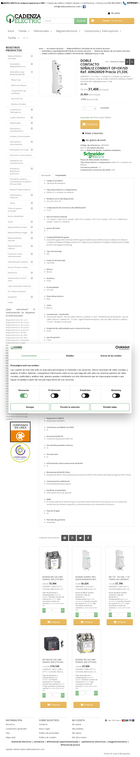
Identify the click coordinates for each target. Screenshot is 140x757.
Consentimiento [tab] (29, 356)
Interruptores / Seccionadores (16, 143)
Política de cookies (47, 737)
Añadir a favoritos (93, 133)
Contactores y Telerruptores (102, 31)
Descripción (46, 175)
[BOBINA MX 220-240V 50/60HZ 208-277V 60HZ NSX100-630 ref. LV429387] (86, 643)
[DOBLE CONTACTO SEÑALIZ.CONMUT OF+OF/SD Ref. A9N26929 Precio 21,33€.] (57, 77)
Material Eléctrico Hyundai (15, 239)
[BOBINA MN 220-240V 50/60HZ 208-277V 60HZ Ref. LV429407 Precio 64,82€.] (53, 560)
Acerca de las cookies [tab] (111, 356)
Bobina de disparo (118, 61)
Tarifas (13, 37)
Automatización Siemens (18, 262)
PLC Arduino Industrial (17, 291)
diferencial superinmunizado (62, 741)
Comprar (91, 124)
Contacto (43, 724)
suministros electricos (93, 741)
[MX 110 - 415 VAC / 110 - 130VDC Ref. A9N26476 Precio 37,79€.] (119, 560)
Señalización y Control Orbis (17, 279)
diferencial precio (70, 744)
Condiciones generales (16, 728)
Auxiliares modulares (112, 150)
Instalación (12, 297)
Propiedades (61, 175)
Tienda (23, 31)
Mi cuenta (115, 13)
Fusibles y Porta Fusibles (20, 136)
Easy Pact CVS (17, 98)
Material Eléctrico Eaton (17, 227)
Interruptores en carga (19, 149)
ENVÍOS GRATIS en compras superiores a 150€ (23, 3)
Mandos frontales (18, 104)
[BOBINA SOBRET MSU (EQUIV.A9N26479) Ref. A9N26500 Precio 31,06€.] (86, 560)
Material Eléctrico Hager (17, 232)
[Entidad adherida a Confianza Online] (20, 442)
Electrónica (12, 272)
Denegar (30, 407)
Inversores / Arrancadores (21, 155)
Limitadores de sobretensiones (16, 161)
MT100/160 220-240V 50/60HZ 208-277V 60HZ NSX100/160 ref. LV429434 (53, 660)
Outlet (10, 302)
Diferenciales (42, 31)
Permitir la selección (70, 407)
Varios (12, 203)
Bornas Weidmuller (16, 216)
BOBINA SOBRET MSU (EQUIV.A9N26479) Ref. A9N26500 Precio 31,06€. (85, 578)
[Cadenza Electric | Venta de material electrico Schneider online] (23, 19)
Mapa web (11, 737)
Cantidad (104, 108)
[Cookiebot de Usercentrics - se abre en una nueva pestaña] (117, 348)
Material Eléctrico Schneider (15, 57)
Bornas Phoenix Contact (18, 267)
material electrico (21, 741)
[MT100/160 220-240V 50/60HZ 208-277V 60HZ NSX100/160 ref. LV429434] (53, 643)
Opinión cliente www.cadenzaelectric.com (25, 749)
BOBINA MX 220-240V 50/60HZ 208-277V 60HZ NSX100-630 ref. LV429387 (86, 660)
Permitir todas (110, 407)
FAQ (8, 733)
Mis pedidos (78, 728)
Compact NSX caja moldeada (18, 91)
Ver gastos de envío (95, 140)
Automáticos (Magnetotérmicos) (17, 65)
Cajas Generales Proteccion (19, 286)
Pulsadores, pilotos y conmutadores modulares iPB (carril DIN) (20, 181)
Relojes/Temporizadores (20, 189)
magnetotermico (118, 741)
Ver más (83, 84)
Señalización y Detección (16, 196)
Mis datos (76, 733)
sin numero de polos (95, 148)
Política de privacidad (49, 733)
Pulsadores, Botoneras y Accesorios (15, 171)
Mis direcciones (79, 737)
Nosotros (10, 724)
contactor (39, 741)
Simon (10, 221)
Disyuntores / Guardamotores (16, 129)
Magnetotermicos (67, 31)
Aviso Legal (44, 728)
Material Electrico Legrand (15, 247)
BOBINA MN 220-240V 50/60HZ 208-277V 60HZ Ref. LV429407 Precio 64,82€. (53, 578)
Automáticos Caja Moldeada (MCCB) (17, 73)
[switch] (55, 395)
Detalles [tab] (70, 356)
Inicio (11, 31)
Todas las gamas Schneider (15, 209)
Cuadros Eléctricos (17, 117)
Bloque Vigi (15, 80)
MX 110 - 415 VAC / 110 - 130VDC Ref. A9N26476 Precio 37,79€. (120, 578)
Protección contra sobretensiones (15, 255)
